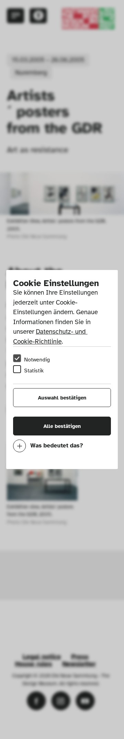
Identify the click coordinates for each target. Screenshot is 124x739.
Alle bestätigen (62, 426)
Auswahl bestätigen (62, 398)
